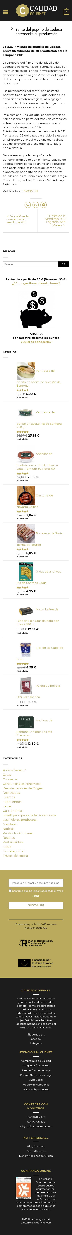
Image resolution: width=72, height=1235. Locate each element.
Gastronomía (12, 811)
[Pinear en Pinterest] (43, 205)
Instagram (36, 1043)
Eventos (9, 797)
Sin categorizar (14, 851)
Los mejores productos (19, 819)
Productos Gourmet (18, 833)
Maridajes (10, 824)
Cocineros (10, 779)
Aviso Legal (36, 1079)
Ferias (7, 806)
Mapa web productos (36, 1089)
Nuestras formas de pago (36, 1070)
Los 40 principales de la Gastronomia (29, 815)
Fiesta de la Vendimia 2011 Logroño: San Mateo (55, 220)
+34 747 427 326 (36, 1121)
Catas (7, 774)
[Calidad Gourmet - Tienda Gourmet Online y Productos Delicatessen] (36, 11)
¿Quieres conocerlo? (36, 342)
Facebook (36, 1038)
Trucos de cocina (15, 856)
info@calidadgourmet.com (36, 1126)
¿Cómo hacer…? (14, 770)
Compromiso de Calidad (36, 1060)
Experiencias (12, 802)
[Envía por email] (35, 205)
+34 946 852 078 (36, 1116)
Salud (7, 847)
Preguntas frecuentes (36, 1065)
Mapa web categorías (36, 1084)
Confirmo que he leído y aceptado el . (37, 893)
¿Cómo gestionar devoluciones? (36, 283)
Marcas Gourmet (36, 1150)
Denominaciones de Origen (23, 788)
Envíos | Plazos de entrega (36, 1075)
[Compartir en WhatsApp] (28, 205)
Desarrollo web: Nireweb (36, 1222)
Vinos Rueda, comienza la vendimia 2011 (17, 219)
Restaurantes (13, 842)
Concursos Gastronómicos (22, 784)
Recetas (9, 838)
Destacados (11, 793)
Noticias (8, 829)
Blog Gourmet (35, 1146)
